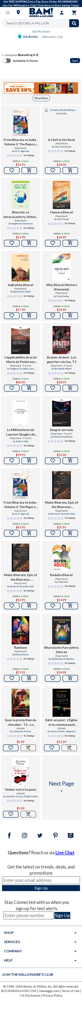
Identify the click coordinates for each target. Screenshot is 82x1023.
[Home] (41, 12)
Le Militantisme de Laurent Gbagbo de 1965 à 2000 (20, 432)
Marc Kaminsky (63, 146)
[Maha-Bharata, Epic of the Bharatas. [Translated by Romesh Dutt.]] (61, 485)
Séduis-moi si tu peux (20, 789)
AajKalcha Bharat (20, 285)
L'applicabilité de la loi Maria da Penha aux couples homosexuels (21, 359)
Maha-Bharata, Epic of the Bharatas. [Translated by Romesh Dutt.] (61, 504)
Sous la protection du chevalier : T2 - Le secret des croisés (20, 722)
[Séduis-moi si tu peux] (20, 772)
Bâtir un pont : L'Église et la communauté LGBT (61, 722)
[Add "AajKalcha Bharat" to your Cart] (29, 315)
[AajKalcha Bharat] (21, 268)
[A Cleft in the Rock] (61, 122)
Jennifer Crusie (14, 796)
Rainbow (20, 647)
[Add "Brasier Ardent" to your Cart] (70, 388)
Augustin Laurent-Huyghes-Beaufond (62, 733)
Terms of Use (70, 991)
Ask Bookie (30, 36)
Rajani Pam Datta (22, 291)
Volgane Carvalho (19, 368)
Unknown (63, 581)
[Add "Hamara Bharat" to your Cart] (70, 243)
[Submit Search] (74, 23)
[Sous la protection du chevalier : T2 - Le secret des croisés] (21, 703)
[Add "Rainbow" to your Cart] (29, 678)
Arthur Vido (22, 441)
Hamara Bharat (61, 212)
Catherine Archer (22, 731)
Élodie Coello (31, 796)
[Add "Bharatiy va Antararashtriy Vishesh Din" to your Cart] (29, 243)
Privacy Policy (52, 995)
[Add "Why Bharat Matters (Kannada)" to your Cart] (70, 315)
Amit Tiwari (63, 219)
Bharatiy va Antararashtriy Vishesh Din (20, 214)
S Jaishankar (63, 296)
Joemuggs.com (49, 991)
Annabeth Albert (63, 368)
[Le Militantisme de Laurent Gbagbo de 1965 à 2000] (20, 413)
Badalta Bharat (61, 575)
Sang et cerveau (61, 430)
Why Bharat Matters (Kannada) (61, 287)
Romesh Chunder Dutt (63, 513)
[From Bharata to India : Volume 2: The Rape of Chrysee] (20, 122)
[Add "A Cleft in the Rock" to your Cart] (70, 170)
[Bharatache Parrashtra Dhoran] (61, 630)
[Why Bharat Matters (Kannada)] (62, 268)
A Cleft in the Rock (61, 140)
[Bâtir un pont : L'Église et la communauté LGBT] (61, 703)
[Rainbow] (20, 630)
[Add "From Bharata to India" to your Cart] (29, 170)
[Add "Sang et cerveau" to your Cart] (70, 460)
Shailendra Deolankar (63, 658)
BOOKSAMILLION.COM (18, 991)
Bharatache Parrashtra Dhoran (61, 650)
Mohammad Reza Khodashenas (59, 438)
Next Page (61, 786)
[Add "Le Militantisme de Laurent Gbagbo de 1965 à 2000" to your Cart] (29, 460)
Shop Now (41, 98)
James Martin (57, 731)
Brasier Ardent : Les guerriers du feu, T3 (61, 359)
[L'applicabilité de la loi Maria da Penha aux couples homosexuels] (20, 340)
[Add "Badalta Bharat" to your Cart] (70, 605)
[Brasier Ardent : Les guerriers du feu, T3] (62, 340)
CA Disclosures (30, 995)
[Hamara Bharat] (61, 195)
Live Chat (64, 852)
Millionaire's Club (52, 36)
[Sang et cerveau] (61, 413)
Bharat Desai (22, 654)
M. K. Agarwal (22, 151)
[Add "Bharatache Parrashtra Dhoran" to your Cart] (70, 678)
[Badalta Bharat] (62, 558)
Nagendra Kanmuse (22, 223)
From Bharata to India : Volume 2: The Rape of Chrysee (20, 142)
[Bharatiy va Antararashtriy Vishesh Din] (21, 195)
